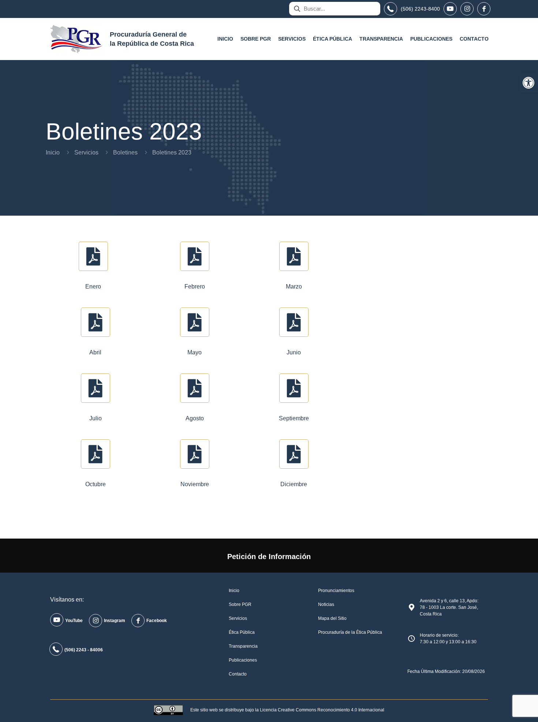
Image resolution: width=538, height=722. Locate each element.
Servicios (86, 152)
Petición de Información (269, 556)
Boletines (125, 152)
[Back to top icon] (503, 707)
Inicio (53, 152)
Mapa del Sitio (332, 618)
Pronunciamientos (336, 590)
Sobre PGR (240, 604)
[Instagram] (467, 8)
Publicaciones (243, 660)
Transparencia (243, 646)
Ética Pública (242, 632)
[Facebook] (483, 8)
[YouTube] (450, 8)
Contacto (238, 674)
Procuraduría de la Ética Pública (350, 632)
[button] (528, 82)
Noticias (326, 604)
